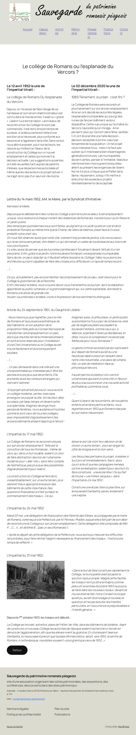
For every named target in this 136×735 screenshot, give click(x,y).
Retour (17, 650)
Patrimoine (75, 31)
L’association (43, 31)
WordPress (123, 726)
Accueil (27, 29)
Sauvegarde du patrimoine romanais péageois (41, 676)
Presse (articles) (92, 33)
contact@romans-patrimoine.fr (29, 698)
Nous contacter (15, 726)
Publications (108, 31)
